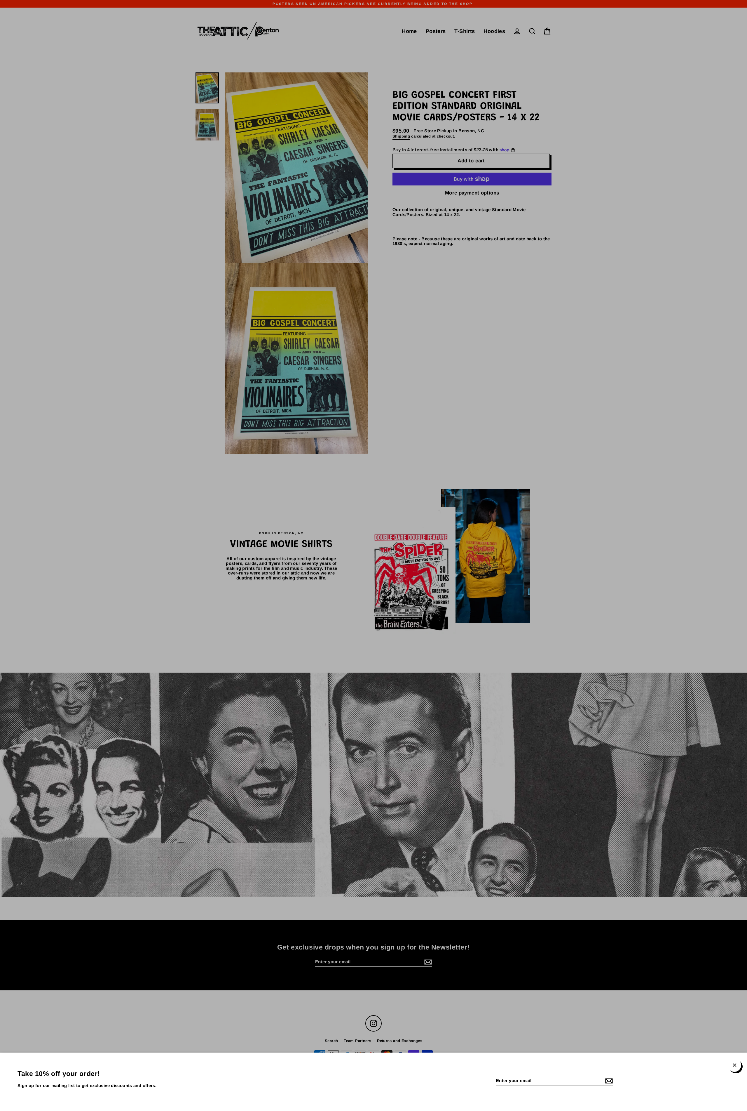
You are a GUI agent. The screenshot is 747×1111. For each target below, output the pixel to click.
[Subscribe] (608, 1081)
